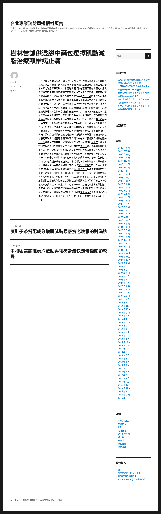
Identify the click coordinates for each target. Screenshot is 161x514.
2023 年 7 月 (124, 269)
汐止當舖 (86, 96)
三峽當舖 (86, 123)
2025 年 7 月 (124, 190)
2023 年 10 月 (124, 259)
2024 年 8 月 (124, 227)
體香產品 (64, 131)
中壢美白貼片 (124, 420)
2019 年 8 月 (124, 315)
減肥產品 (51, 88)
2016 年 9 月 (124, 394)
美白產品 (100, 119)
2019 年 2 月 (124, 335)
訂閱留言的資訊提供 (127, 476)
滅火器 (13, 91)
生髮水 (66, 177)
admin (13, 82)
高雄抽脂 (122, 443)
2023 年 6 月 (124, 273)
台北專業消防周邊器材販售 (36, 23)
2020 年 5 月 (124, 289)
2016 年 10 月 (124, 391)
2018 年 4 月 (124, 362)
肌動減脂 (75, 100)
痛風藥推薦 (101, 92)
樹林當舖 (60, 111)
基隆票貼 (45, 138)
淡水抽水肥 (85, 192)
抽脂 (120, 427)
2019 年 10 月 (124, 309)
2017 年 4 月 (124, 371)
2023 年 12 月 (124, 253)
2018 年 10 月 (124, 348)
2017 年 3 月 (123, 375)
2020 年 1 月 (124, 299)
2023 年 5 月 (124, 276)
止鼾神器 (82, 196)
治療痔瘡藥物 (95, 184)
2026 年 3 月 (124, 164)
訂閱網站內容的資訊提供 (129, 473)
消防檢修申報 (124, 433)
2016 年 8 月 (124, 398)
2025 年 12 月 (124, 174)
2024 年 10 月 (124, 220)
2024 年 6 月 (124, 233)
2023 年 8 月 (124, 266)
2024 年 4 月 (124, 240)
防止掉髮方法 (80, 169)
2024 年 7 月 (124, 230)
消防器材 (122, 430)
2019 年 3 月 (124, 332)
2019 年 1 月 (123, 338)
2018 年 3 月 (123, 365)
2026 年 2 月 (124, 167)
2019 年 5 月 (124, 325)
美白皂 (50, 115)
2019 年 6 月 (124, 322)
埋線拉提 (122, 424)
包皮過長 (102, 157)
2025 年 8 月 (124, 187)
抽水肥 (59, 154)
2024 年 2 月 (124, 246)
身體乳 (85, 188)
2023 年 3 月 (124, 283)
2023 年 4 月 (124, 279)
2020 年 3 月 (124, 292)
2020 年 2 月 (124, 296)
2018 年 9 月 (124, 352)
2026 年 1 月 (124, 171)
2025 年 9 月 (124, 184)
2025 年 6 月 (124, 194)
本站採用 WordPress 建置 (50, 500)
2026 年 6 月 (124, 154)
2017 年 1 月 (123, 381)
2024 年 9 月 (124, 223)
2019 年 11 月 (124, 306)
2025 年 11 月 (124, 177)
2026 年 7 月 (124, 151)
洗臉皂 (72, 150)
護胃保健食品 (84, 165)
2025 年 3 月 (124, 204)
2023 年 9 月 (124, 263)
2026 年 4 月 (124, 161)
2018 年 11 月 (124, 345)
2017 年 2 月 (124, 378)
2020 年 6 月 (124, 286)
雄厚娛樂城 (70, 108)
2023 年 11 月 (124, 256)
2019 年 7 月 (124, 319)
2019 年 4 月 (124, 329)
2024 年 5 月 (124, 236)
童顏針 (121, 440)
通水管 (68, 81)
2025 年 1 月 (124, 210)
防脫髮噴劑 (79, 127)
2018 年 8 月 (124, 355)
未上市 (83, 146)
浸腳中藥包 (57, 85)
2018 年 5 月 (124, 358)
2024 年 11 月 (124, 217)
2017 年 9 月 (124, 368)
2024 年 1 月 (124, 250)
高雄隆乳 (122, 447)
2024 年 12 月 (124, 213)
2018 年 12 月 (124, 342)
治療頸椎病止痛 (72, 104)
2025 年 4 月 (124, 200)
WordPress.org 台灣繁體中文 (132, 479)
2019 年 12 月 (124, 302)
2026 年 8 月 (124, 148)
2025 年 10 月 (124, 180)
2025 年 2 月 (124, 207)
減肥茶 (94, 142)
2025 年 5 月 (124, 197)
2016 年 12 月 (124, 385)
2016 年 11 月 (124, 388)
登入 (120, 469)
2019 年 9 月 (124, 312)
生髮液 (50, 180)
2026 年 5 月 (124, 157)
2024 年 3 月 (124, 243)
